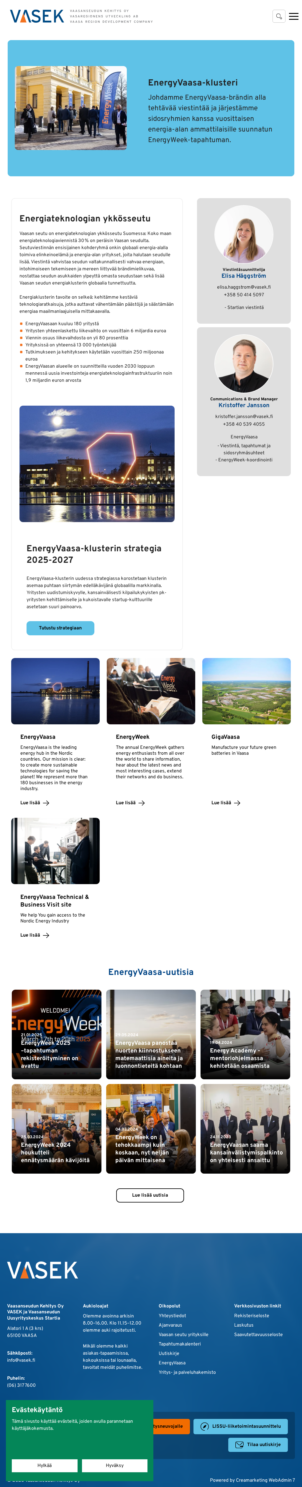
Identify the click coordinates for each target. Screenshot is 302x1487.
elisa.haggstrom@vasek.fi (244, 287)
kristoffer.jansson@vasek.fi (244, 417)
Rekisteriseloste (251, 1316)
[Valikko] (293, 16)
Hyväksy (115, 1466)
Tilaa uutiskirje (264, 1445)
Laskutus (244, 1325)
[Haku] (279, 16)
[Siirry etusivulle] (81, 16)
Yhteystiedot (172, 1316)
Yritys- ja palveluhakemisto (187, 1373)
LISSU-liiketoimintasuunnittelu (246, 1427)
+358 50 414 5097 (244, 295)
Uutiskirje (169, 1354)
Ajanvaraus (170, 1325)
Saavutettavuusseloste (258, 1335)
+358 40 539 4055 (244, 424)
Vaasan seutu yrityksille (184, 1335)
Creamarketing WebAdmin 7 (265, 1480)
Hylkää (44, 1466)
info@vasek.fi (21, 1360)
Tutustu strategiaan (60, 628)
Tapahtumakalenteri (180, 1344)
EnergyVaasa (172, 1363)
